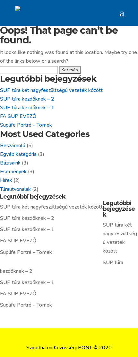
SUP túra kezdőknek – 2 (27, 99)
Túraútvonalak (15, 189)
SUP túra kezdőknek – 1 (27, 107)
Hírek (6, 180)
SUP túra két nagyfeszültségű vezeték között (51, 90)
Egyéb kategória (18, 154)
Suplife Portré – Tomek (26, 125)
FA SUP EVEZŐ (18, 116)
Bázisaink (10, 162)
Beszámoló (12, 145)
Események (13, 171)
